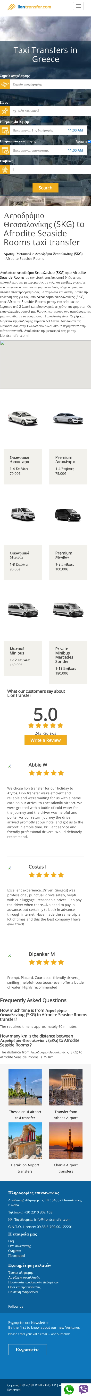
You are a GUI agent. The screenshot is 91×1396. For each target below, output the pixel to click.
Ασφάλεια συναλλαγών (24, 1277)
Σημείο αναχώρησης (15, 75)
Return (82, 141)
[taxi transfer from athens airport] (66, 1086)
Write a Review (46, 740)
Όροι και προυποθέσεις (24, 1287)
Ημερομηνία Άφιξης (14, 121)
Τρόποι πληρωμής (20, 1272)
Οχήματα (14, 1250)
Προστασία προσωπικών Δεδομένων (33, 1282)
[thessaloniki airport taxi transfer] (25, 1086)
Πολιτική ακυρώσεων (23, 1291)
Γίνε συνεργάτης (19, 1245)
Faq (11, 1241)
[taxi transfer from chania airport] (66, 1140)
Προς (4, 102)
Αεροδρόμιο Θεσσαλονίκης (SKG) (40, 272)
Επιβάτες (6, 161)
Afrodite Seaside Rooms (27, 301)
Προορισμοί (16, 1255)
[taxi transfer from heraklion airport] (25, 1140)
